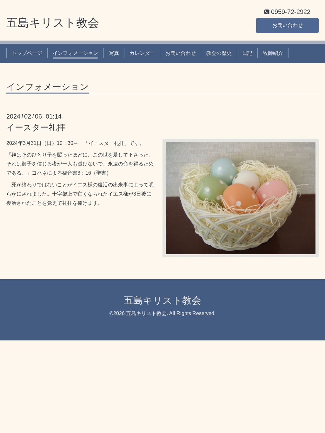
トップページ (27, 53)
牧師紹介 (273, 53)
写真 (114, 53)
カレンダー (142, 53)
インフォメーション (75, 53)
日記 (247, 53)
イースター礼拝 (35, 127)
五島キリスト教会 (52, 22)
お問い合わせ (287, 25)
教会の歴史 (219, 53)
